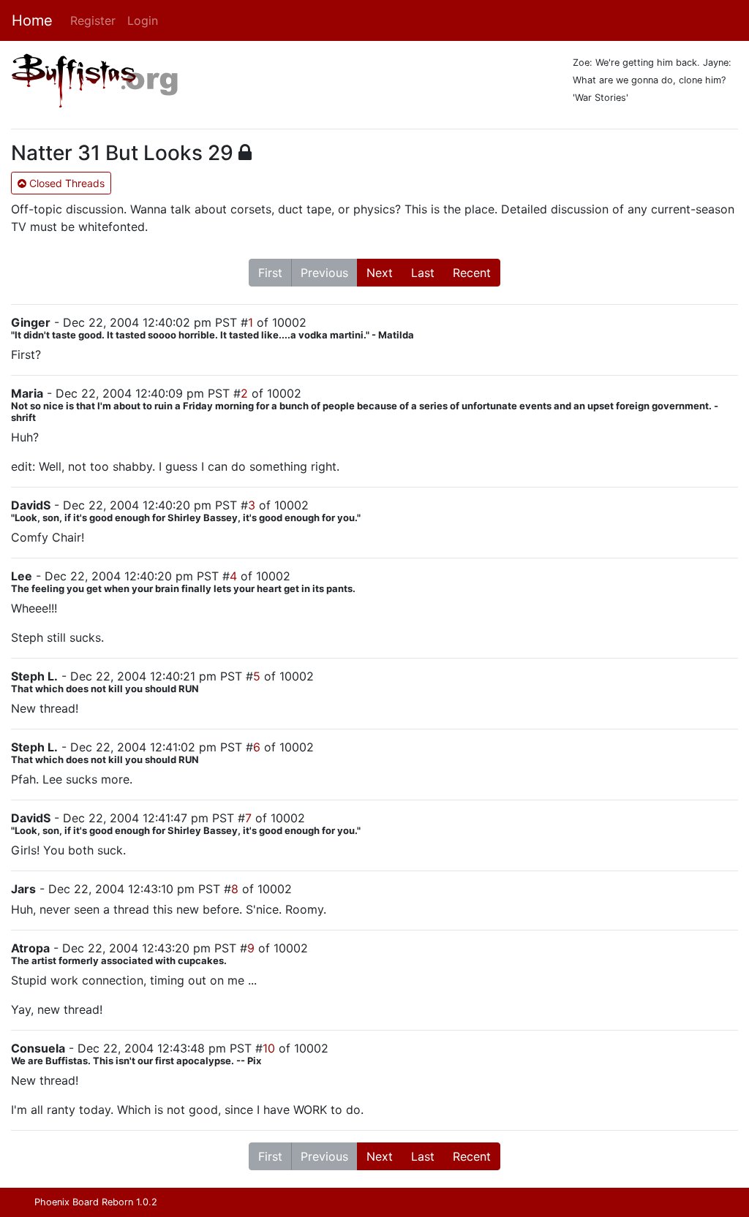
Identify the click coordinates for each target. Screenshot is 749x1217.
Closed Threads (65, 183)
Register (93, 20)
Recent (472, 272)
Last (422, 272)
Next (379, 272)
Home (32, 20)
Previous (324, 272)
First (270, 272)
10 (269, 1048)
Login (142, 20)
